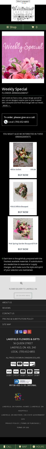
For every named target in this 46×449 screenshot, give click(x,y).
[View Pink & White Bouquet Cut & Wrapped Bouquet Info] (23, 191)
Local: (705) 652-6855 (23, 351)
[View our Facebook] (17, 333)
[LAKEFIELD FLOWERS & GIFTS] (23, 21)
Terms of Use (23, 427)
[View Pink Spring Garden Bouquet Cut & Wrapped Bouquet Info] (23, 228)
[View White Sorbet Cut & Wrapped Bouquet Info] (23, 154)
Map (24, 446)
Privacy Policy (12, 423)
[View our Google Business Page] (21, 333)
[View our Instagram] (25, 333)
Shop (13, 27)
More (5, 105)
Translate (30, 3)
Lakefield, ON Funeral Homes (15, 406)
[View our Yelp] (29, 333)
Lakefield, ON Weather (11, 415)
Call (8, 446)
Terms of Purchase (30, 423)
